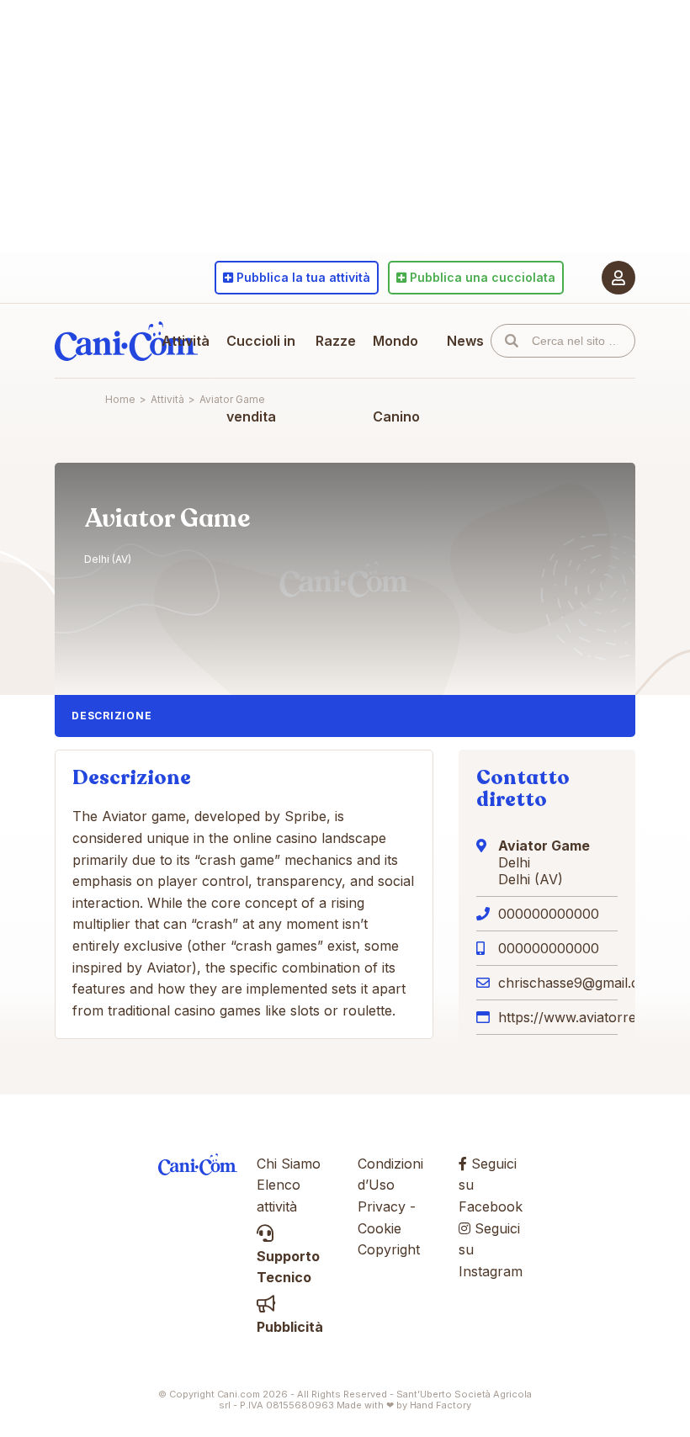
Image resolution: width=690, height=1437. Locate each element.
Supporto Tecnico (288, 1267)
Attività (186, 340)
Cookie (379, 1228)
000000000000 (548, 913)
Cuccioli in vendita (260, 378)
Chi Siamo (289, 1163)
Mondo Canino (396, 378)
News (465, 340)
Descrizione (111, 715)
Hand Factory (440, 1405)
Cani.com (126, 341)
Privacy (382, 1206)
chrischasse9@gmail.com (578, 982)
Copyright (389, 1249)
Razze (336, 340)
